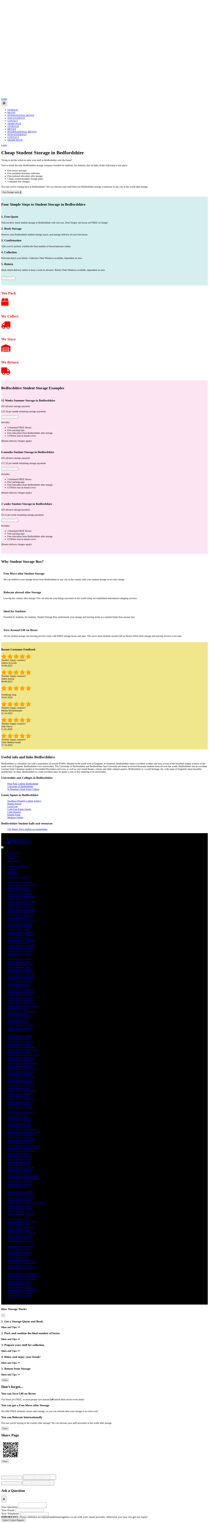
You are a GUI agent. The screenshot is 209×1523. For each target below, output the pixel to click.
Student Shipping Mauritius (20, 1246)
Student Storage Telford (18, 1162)
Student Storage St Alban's (20, 1137)
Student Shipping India (18, 1224)
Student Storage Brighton (19, 926)
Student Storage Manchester (20, 1057)
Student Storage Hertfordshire (21, 1003)
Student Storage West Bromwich (23, 1175)
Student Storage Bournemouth (22, 921)
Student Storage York (17, 1186)
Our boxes (12, 855)
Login (4, 98)
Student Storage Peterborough (21, 1090)
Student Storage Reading (19, 1104)
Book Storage (8, 417)
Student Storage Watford (19, 1173)
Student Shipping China (18, 1211)
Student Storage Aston (18, 888)
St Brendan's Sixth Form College (23, 789)
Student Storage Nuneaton (20, 1085)
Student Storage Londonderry (21, 1046)
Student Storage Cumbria (19, 959)
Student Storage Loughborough (22, 1049)
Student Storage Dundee (19, 967)
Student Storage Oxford (18, 1088)
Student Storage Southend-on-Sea (23, 1131)
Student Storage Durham (19, 970)
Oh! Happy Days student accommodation (27, 829)
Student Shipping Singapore (20, 1268)
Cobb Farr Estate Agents (19, 809)
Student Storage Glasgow (19, 995)
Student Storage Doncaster (20, 964)
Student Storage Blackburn (20, 912)
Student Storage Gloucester (20, 997)
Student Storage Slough (18, 1123)
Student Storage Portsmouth (20, 1099)
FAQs (10, 858)
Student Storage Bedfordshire (21, 901)
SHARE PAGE (14, 123)
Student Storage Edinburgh (20, 981)
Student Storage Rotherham (20, 1112)
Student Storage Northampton (21, 1077)
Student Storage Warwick (19, 1170)
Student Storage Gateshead (20, 989)
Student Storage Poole (18, 1096)
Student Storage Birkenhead (20, 907)
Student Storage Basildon (19, 893)
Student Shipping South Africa (22, 1273)
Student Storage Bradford (19, 923)
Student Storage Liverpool (20, 1041)
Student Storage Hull (17, 1014)
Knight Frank (13, 814)
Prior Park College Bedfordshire (22, 783)
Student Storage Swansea (19, 1156)
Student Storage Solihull (19, 1126)
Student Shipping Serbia (19, 1265)
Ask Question (10, 1483)
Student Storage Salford (18, 1118)
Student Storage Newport (19, 1074)
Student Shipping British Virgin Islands (26, 1203)
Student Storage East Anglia (20, 973)
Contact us (12, 869)
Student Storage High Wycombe (23, 1006)
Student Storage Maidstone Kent (23, 1055)
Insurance (12, 874)
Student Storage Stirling (18, 1142)
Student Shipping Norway (20, 1251)
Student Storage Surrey (18, 1153)
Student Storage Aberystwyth (21, 885)
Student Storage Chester (19, 943)
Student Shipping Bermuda (20, 1197)
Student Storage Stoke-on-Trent (22, 1148)
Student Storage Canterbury (20, 934)
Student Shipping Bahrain (19, 1194)
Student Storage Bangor (18, 890)
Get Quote (7, 278)
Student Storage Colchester (20, 948)
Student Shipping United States (22, 1290)
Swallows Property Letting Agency (24, 801)
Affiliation (12, 871)
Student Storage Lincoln (19, 1038)
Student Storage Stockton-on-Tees (23, 1145)
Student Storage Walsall (18, 1164)
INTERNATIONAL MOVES (20, 115)
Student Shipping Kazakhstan (21, 1233)
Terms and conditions (17, 866)
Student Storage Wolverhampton (23, 1178)
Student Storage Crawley (19, 954)
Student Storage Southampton (21, 1129)
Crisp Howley (14, 812)
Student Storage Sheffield (19, 1120)
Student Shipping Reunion (20, 1260)
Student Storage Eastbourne (20, 975)
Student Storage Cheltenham (21, 940)
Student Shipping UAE (18, 1284)
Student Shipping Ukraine (19, 1287)
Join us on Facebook (19, 839)
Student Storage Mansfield (20, 1060)
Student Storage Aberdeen (20, 882)
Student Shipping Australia (20, 1192)
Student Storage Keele (18, 1019)
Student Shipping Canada (19, 1208)
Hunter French (14, 803)
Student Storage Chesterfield (21, 945)
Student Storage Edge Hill (20, 978)
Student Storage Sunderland (20, 1151)
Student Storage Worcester (20, 1181)
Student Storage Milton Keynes (22, 1068)
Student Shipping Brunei (19, 1205)
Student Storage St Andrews (21, 1140)
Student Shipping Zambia (19, 1295)
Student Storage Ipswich (19, 1017)
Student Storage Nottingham (21, 1082)
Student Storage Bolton (18, 918)
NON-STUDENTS (16, 118)
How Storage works (11, 192)
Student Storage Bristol (18, 929)
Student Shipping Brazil (18, 1200)
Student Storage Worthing (19, 1184)
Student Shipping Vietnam (20, 1292)
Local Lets (12, 806)
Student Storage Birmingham (21, 910)
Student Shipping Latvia (19, 1238)
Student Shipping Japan (18, 1230)
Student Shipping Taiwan (19, 1281)
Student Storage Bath (17, 899)
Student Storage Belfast (18, 904)
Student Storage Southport (20, 1134)
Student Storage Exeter (18, 986)
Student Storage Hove (18, 1008)
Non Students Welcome (18, 877)
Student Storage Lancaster (20, 1028)
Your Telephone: (10, 1513)
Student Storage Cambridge (20, 932)
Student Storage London (19, 1044)
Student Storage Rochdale (19, 1107)
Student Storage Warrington (20, 1167)
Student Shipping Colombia (20, 1214)
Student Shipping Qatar (18, 1257)
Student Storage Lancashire (20, 1025)
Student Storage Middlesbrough (22, 1063)
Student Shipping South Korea (22, 1276)
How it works (14, 861)
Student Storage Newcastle (20, 1071)
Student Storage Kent (17, 1022)
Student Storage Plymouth (20, 1093)
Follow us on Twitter (20, 842)
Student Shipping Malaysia (20, 1241)
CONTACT (12, 120)
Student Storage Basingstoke (21, 896)
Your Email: (8, 1510)
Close (4, 1380)
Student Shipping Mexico (19, 1249)
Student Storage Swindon (19, 1159)
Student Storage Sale (17, 1115)
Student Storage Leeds (18, 1030)
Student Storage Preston (18, 1101)
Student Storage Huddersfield (21, 1011)
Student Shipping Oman (19, 1254)
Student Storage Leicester (19, 1035)
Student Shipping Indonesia (20, 1227)
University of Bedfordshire (20, 786)
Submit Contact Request (13, 1520)
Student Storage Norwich (19, 1079)
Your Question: (9, 1506)
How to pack (13, 852)
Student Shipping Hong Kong (21, 1222)
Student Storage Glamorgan (20, 992)
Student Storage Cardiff (18, 937)
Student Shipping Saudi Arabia (22, 1262)
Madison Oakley (15, 817)
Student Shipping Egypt (18, 1219)
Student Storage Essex (18, 984)
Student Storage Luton (18, 1052)
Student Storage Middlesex (20, 1066)
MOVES (11, 112)
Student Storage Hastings (19, 1000)
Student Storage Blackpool (20, 915)
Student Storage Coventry (19, 951)
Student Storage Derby (18, 962)
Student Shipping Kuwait (19, 1235)
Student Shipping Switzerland (21, 1279)
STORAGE (12, 109)
